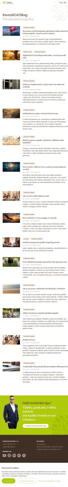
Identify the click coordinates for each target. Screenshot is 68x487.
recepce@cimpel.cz (9, 447)
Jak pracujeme (41, 444)
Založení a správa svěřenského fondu (49, 449)
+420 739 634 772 (9, 444)
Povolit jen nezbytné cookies (49, 481)
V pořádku (9, 481)
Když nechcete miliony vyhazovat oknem (50, 447)
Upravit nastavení (27, 481)
